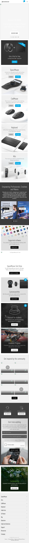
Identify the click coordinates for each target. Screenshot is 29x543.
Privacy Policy (21, 439)
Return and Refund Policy (19, 539)
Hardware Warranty (15, 540)
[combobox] (14, 436)
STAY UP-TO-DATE (14, 450)
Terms (16, 439)
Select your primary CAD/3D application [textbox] (12, 436)
